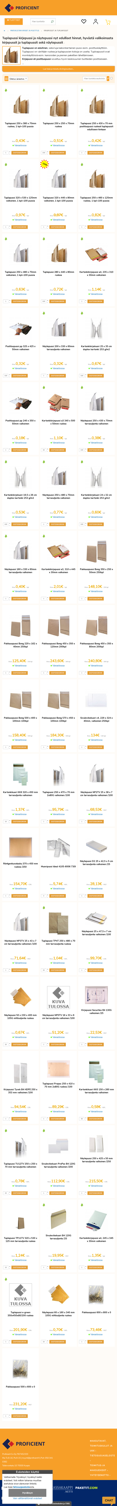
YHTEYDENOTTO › (100, 1475)
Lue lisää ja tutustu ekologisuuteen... (58, 69)
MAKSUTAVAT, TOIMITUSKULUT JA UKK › (101, 1446)
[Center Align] (6, 78)
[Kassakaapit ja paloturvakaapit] (62, 1490)
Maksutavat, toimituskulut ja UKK (55, 1503)
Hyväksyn (27, 1493)
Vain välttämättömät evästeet (27, 1498)
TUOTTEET (14, 20)
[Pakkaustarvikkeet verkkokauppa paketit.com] (86, 1488)
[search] (52, 20)
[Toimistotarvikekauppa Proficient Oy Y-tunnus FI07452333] (23, 1445)
